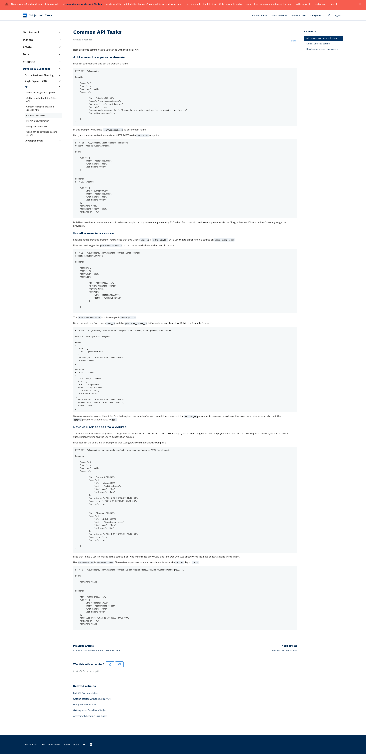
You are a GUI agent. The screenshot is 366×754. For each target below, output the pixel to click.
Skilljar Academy (279, 15)
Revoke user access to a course (322, 48)
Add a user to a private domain (321, 38)
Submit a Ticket (298, 15)
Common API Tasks (35, 115)
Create (27, 47)
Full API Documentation (284, 650)
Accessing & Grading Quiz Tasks (90, 716)
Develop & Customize (36, 68)
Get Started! (31, 32)
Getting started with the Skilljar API (92, 698)
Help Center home (50, 744)
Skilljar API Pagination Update (40, 92)
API (26, 86)
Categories (316, 15)
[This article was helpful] (110, 664)
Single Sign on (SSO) (36, 81)
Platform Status (259, 15)
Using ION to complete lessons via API (41, 133)
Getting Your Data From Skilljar (90, 710)
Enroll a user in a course (318, 43)
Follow (293, 40)
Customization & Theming (39, 75)
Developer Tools (34, 140)
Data (26, 54)
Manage (28, 39)
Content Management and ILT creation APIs (96, 650)
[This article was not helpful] (119, 664)
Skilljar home (31, 744)
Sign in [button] (338, 15)
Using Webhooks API (84, 704)
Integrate (29, 61)
